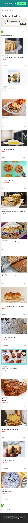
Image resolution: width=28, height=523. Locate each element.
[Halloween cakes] (14, 169)
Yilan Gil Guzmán (5, 244)
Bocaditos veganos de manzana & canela (12, 399)
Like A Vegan (4, 462)
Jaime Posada (4, 277)
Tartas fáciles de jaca (8, 460)
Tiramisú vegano (7, 119)
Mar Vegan (4, 59)
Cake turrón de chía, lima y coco (12, 242)
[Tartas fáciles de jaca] (14, 449)
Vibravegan (4, 370)
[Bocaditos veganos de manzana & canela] (14, 387)
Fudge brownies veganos (10, 368)
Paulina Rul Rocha (6, 120)
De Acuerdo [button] (21, 3)
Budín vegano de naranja (10, 429)
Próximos (24, 31)
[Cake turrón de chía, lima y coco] (14, 230)
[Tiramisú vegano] (14, 107)
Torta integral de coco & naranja (12, 57)
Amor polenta (6, 491)
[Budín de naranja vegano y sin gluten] (14, 200)
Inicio (2, 10)
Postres (11, 10)
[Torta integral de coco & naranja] (14, 46)
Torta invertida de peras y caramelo (13, 306)
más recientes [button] (9, 35)
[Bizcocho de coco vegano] (14, 264)
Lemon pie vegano (8, 149)
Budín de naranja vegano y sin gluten (13, 211)
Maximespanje (5, 339)
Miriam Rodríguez (5, 182)
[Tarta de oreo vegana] (14, 326)
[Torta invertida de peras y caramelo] (14, 295)
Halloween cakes (7, 180)
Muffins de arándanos (9, 88)
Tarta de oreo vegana (8, 337)
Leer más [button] (9, 5)
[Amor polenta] (14, 480)
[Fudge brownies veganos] (14, 357)
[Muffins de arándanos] (14, 77)
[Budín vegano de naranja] (14, 418)
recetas (6, 10)
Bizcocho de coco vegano (10, 276)
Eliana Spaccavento (6, 402)
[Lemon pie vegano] (14, 138)
